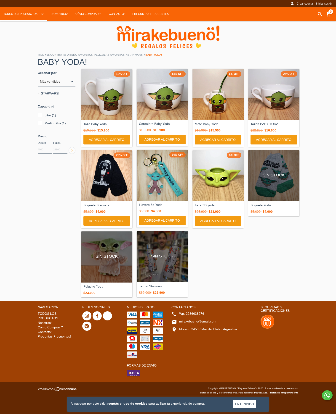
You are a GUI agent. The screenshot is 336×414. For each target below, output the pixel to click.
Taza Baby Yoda (95, 124)
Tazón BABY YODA (264, 124)
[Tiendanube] (58, 390)
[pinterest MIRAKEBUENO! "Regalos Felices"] (86, 326)
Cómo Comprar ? (88, 14)
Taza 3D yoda (205, 205)
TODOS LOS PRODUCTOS (20, 14)
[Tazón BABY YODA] (273, 94)
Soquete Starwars (96, 205)
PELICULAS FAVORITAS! (109, 54)
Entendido (244, 404)
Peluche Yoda (93, 286)
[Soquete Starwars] (106, 175)
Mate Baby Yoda (207, 124)
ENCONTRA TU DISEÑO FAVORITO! (69, 54)
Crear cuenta (305, 3)
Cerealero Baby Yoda (154, 124)
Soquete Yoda (261, 205)
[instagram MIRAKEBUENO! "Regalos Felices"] (86, 315)
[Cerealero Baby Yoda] (162, 94)
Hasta (57, 142)
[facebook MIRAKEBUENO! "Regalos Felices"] (97, 315)
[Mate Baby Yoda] (218, 94)
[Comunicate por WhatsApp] (327, 395)
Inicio (41, 54)
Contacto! (117, 14)
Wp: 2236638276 (191, 313)
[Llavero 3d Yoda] (162, 175)
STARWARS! (135, 54)
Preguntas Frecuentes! (150, 14)
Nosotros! (59, 14)
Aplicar (72, 150)
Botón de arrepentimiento (284, 392)
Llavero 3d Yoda (151, 205)
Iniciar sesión (324, 3)
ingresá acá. (261, 392)
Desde (42, 142)
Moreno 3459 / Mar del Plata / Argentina (208, 329)
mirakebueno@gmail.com (197, 321)
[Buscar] (320, 14)
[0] (329, 16)
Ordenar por (47, 73)
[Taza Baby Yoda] (106, 94)
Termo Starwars (150, 286)
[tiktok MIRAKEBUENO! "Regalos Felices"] (107, 315)
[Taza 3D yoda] (218, 175)
